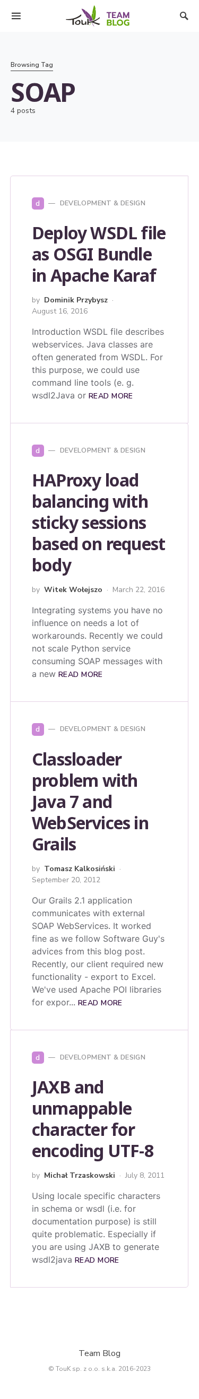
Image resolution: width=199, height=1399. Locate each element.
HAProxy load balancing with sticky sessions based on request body (98, 522)
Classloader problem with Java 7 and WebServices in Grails (90, 801)
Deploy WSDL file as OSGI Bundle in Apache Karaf (99, 253)
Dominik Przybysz (76, 300)
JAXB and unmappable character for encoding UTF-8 (92, 1118)
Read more (111, 396)
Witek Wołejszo (73, 590)
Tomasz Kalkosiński (79, 869)
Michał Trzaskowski (79, 1175)
